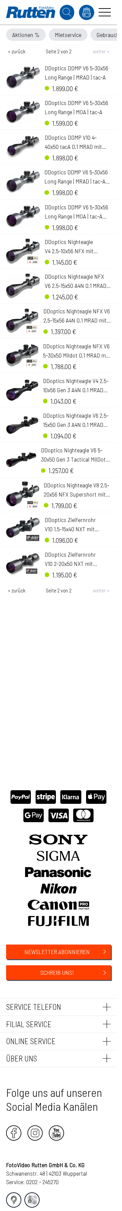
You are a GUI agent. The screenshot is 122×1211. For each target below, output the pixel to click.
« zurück (16, 51)
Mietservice (68, 34)
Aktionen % (26, 34)
